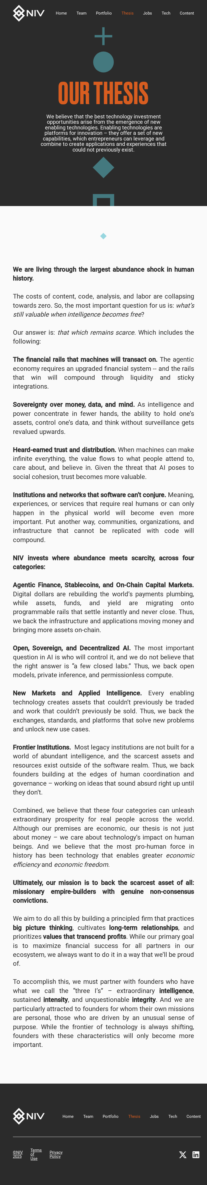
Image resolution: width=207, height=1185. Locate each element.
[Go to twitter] (183, 1155)
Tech (166, 13)
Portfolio (104, 13)
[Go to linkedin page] (196, 1155)
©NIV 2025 (18, 1154)
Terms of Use (36, 1154)
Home (61, 13)
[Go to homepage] (29, 13)
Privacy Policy (56, 1154)
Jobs (147, 13)
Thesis (128, 13)
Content (187, 13)
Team (82, 13)
